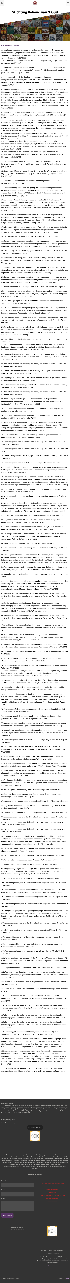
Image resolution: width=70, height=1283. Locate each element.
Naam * (3, 1181)
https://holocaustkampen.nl (52, 1265)
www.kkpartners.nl (52, 1201)
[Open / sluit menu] (68, 3)
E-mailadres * (5, 1190)
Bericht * (3, 1199)
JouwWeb (66, 1278)
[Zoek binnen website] (2, 3)
